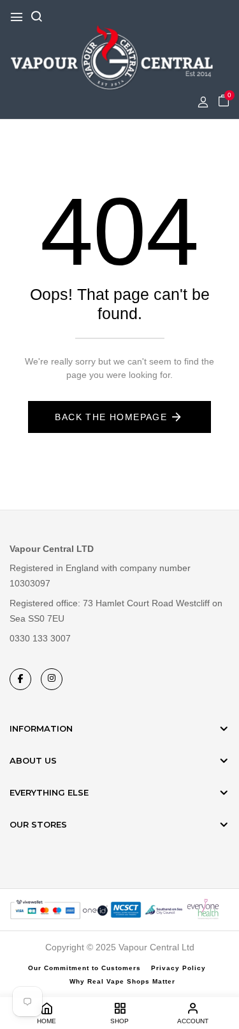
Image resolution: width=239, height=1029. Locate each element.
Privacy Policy (178, 967)
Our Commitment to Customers (84, 967)
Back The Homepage (111, 417)
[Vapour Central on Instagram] (51, 679)
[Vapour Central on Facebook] (20, 679)
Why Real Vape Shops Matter (122, 981)
